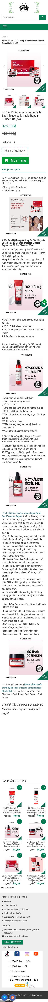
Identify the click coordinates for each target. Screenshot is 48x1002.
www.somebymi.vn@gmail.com (16, 936)
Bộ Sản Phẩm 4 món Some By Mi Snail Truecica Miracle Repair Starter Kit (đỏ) (12, 879)
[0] (43, 304)
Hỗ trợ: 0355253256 (14, 150)
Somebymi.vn (37, 995)
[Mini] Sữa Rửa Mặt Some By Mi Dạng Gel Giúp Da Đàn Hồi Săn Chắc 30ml (12, 810)
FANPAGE (7, 902)
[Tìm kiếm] (42, 17)
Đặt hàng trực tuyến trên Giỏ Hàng (16, 909)
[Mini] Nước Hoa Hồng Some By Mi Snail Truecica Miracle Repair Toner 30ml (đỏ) (36, 811)
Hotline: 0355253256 (12, 942)
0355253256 (8, 933)
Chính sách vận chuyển (12, 913)
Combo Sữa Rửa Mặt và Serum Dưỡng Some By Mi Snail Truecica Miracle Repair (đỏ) (36, 879)
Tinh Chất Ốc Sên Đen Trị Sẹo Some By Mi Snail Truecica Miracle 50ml (12, 844)
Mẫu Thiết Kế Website (19, 921)
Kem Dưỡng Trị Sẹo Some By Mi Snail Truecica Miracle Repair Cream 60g (36, 844)
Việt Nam (10, 888)
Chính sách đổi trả (10, 905)
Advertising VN (25, 917)
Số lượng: (6, 142)
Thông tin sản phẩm (11, 169)
